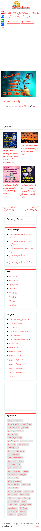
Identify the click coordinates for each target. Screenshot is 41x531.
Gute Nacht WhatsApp (10, 209)
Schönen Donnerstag (16, 352)
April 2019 (13, 305)
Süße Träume (23, 508)
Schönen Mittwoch (16, 360)
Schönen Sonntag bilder (14, 498)
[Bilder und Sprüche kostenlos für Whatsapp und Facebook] (20, 5)
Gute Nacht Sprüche (26, 441)
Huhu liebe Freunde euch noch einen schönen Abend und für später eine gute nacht (28, 191)
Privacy (36, 526)
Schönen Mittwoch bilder (14, 491)
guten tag (25, 471)
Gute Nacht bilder (13, 434)
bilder (35, 106)
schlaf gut (23, 475)
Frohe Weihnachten (16, 323)
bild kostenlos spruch (13, 428)
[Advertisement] (20, 46)
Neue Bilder (13, 343)
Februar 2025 (14, 276)
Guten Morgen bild (23, 444)
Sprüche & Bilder (12, 505)
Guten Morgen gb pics (14, 465)
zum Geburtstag (22, 515)
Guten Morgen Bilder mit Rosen (21, 262)
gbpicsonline (24, 428)
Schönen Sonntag (15, 372)
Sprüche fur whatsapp (25, 505)
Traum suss (23, 512)
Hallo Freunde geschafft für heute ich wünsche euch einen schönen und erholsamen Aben (11, 157)
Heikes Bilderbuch (13, 475)
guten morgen (11, 444)
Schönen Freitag (15, 356)
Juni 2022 (13, 293)
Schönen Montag (15, 364)
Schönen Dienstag (15, 347)
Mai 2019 (12, 301)
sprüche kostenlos (12, 508)
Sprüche (12, 376)
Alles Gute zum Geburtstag (19, 319)
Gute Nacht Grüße (13, 441)
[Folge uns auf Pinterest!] (14, 23)
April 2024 (13, 280)
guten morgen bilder (13, 448)
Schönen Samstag (15, 368)
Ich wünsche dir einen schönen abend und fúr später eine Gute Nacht (29, 150)
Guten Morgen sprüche (14, 471)
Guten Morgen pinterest (14, 468)
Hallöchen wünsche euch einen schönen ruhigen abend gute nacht (10, 189)
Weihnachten (11, 515)
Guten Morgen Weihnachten (19, 339)
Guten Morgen (14, 335)
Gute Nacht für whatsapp (14, 438)
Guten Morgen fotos (13, 455)
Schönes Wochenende (13, 501)
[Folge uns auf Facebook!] (27, 23)
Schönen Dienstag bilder (14, 481)
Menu (4, 27)
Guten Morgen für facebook (15, 458)
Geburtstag (11, 431)
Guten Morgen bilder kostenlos (16, 451)
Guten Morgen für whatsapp (15, 461)
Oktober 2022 (14, 289)
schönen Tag (26, 498)
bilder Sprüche (27, 424)
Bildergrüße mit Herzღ (14, 424)
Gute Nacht (13, 327)
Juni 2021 (12, 297)
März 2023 (13, 285)
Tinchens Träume (12, 512)
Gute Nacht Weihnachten (18, 331)
